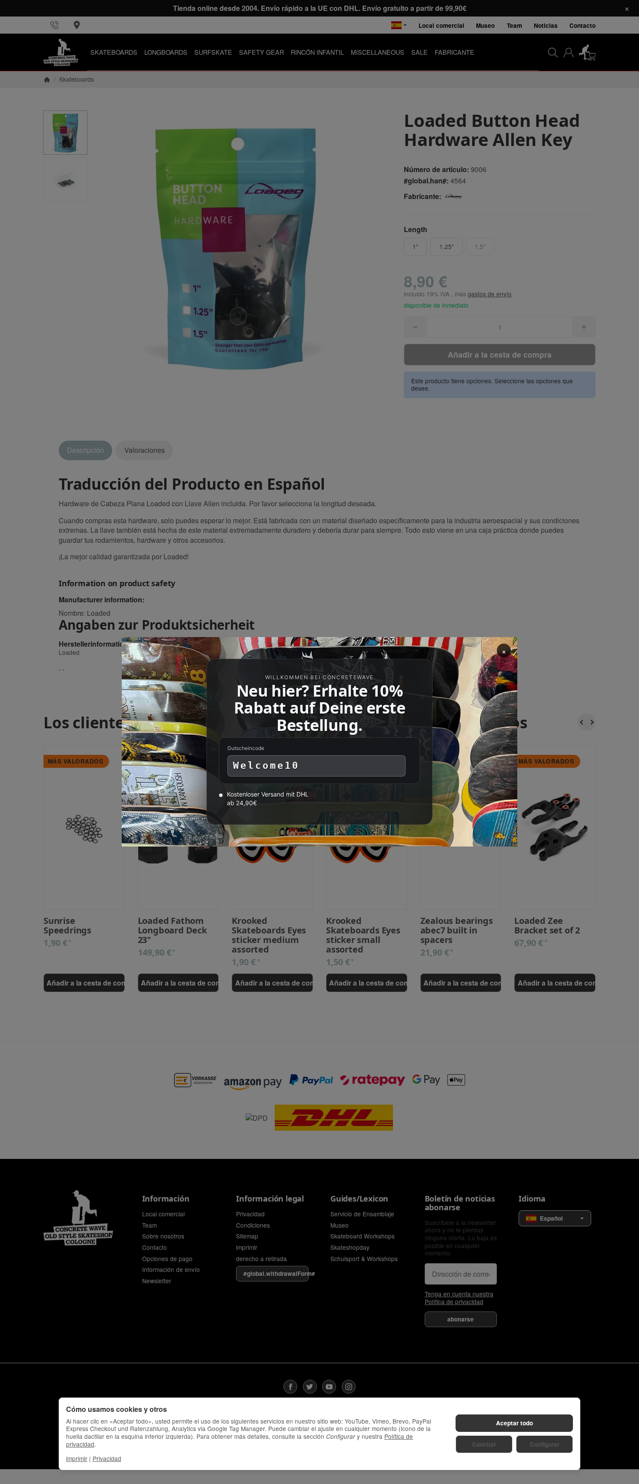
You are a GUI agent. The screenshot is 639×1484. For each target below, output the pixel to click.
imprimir (76, 1458)
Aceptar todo (514, 1423)
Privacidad (107, 1458)
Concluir (484, 1444)
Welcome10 (266, 765)
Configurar (544, 1444)
